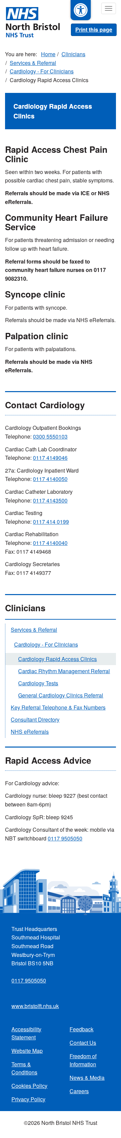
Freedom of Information (83, 1060)
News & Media (87, 1077)
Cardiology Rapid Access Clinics (57, 659)
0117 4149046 (50, 457)
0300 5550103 (50, 436)
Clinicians (73, 54)
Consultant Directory (35, 719)
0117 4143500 (50, 500)
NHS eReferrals (30, 731)
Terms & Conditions (24, 1068)
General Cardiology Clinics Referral (60, 695)
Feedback (81, 1029)
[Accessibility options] (81, 10)
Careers (79, 1091)
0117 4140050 (50, 479)
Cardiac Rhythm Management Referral (64, 671)
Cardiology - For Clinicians (42, 71)
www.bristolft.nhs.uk (35, 1006)
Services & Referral (33, 63)
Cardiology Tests (38, 683)
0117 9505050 (65, 838)
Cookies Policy (29, 1086)
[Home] (30, 21)
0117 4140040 (50, 543)
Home (48, 54)
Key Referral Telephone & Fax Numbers (58, 707)
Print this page (93, 29)
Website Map (27, 1051)
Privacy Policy (28, 1099)
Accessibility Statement (26, 1033)
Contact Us (83, 1042)
